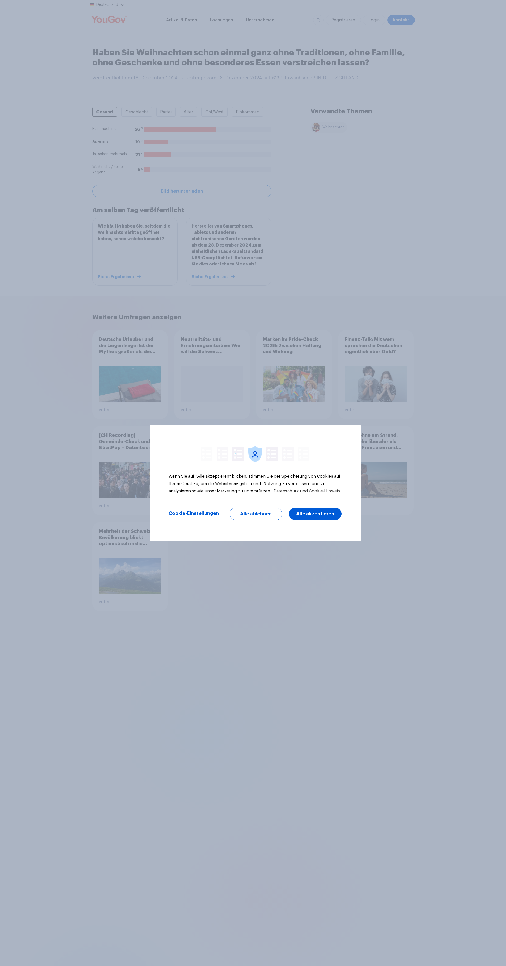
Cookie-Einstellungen (194, 513)
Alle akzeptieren (315, 513)
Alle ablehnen (256, 513)
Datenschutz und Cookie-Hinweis (306, 491)
